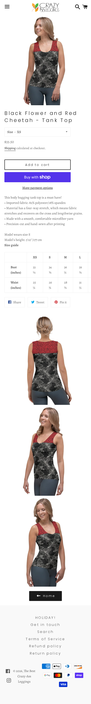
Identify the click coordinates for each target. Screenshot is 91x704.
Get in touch (45, 624)
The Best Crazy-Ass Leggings (26, 676)
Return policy (45, 653)
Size (10, 132)
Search (45, 631)
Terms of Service (45, 639)
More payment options (37, 188)
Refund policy (45, 646)
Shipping (10, 148)
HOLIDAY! (45, 617)
